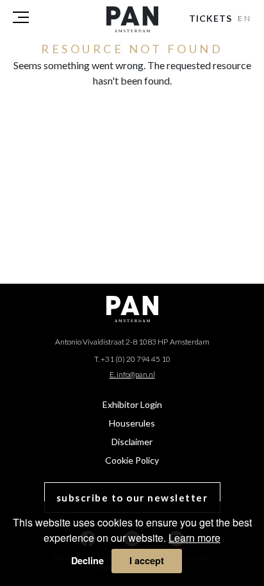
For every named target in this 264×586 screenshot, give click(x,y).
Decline (87, 560)
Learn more (194, 537)
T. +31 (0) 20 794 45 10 (132, 359)
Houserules (132, 423)
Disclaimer (132, 441)
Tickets (210, 18)
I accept (146, 560)
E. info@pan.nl (132, 374)
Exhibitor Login (132, 404)
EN (245, 18)
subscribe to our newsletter (132, 497)
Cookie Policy (132, 460)
